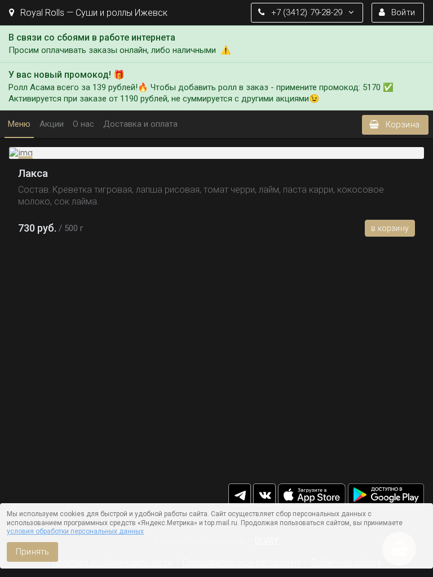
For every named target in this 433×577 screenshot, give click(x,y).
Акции (51, 124)
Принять (32, 552)
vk (264, 494)
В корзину (390, 228)
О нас (83, 124)
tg (239, 494)
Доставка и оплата (140, 124)
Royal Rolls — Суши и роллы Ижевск (92, 12)
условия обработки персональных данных (75, 531)
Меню (19, 124)
